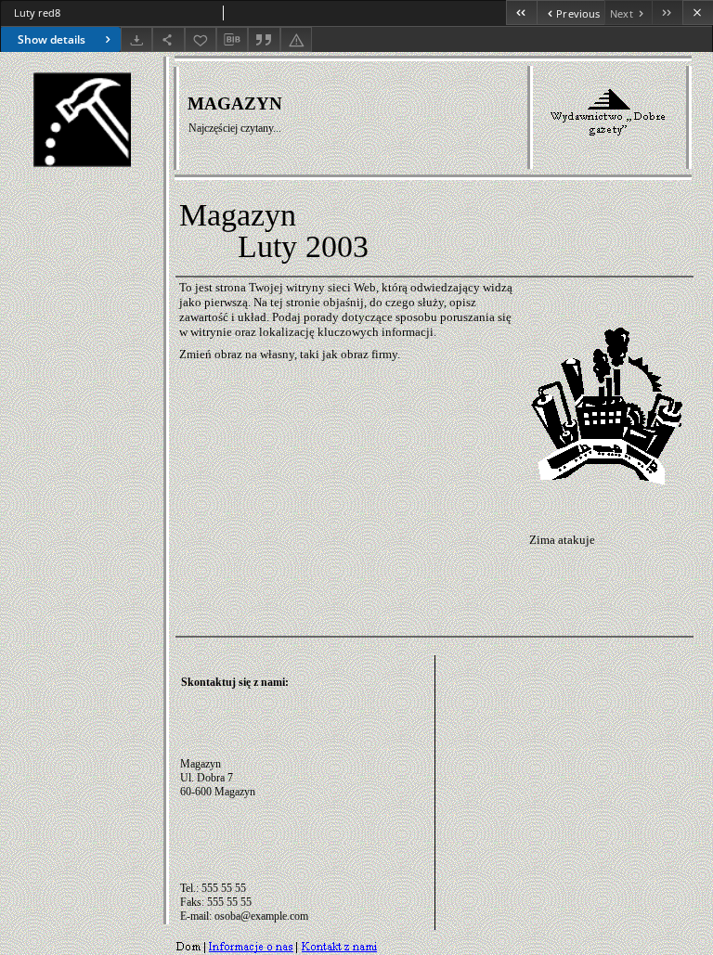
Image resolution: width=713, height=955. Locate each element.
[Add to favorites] (200, 39)
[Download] (136, 39)
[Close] (697, 12)
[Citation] (263, 39)
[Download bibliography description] (232, 40)
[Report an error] (296, 39)
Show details (51, 39)
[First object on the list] (521, 12)
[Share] (168, 39)
